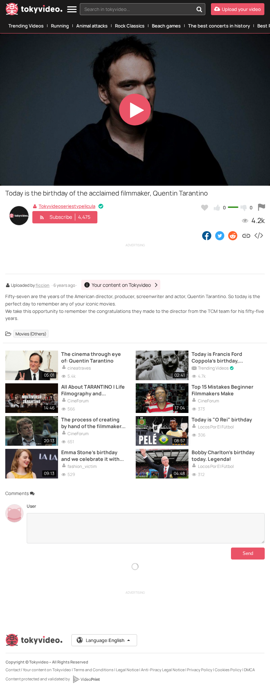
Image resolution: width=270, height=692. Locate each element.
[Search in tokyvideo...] (199, 9)
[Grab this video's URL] (246, 235)
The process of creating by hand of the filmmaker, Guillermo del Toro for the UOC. (92, 423)
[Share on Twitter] (219, 235)
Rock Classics (129, 26)
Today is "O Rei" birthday (222, 419)
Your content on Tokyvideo (47, 669)
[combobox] (142, 9)
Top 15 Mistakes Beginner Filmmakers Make (222, 390)
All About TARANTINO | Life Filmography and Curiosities (93, 390)
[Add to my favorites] (204, 207)
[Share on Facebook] (206, 235)
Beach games (166, 26)
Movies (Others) (30, 333)
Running (60, 26)
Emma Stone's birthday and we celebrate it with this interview (90, 455)
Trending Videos (26, 26)
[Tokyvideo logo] (34, 10)
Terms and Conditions (93, 669)
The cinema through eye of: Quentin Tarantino (91, 357)
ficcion (43, 285)
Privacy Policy (199, 669)
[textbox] (136, 9)
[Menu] (72, 9)
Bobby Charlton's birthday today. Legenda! (223, 455)
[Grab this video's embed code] (258, 235)
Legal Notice (127, 669)
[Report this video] (261, 207)
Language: (105, 640)
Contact (13, 669)
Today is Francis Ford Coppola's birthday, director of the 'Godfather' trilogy (224, 357)
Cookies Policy (228, 669)
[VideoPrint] (86, 679)
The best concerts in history (219, 26)
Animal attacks (92, 26)
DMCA (249, 669)
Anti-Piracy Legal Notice (163, 669)
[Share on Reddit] (233, 235)
